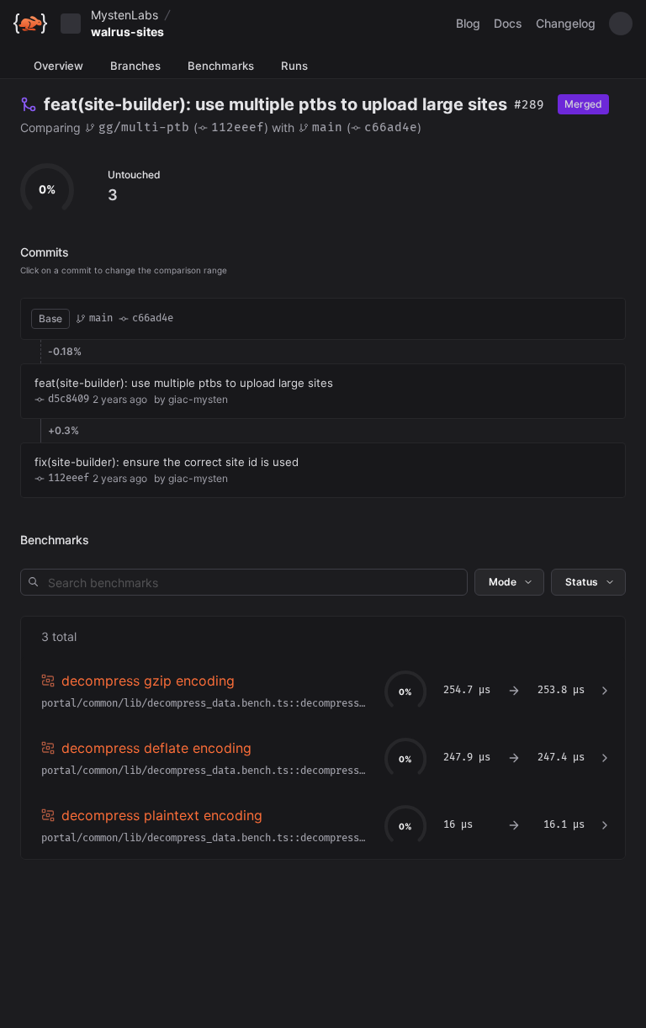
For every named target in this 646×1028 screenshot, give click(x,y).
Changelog (566, 23)
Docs (508, 23)
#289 (529, 105)
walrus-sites (127, 31)
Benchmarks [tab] (221, 65)
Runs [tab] (294, 65)
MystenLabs (124, 15)
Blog (468, 23)
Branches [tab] (135, 65)
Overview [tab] (58, 65)
